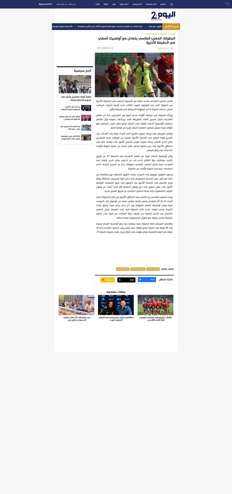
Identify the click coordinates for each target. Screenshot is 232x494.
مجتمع (163, 4)
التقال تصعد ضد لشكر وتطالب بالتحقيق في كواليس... (69, 118)
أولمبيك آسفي (153, 269)
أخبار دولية (124, 4)
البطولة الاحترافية (137, 269)
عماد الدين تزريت (163, 48)
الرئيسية (172, 34)
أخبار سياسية (151, 4)
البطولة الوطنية (151, 34)
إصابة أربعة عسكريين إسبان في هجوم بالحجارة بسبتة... (76, 98)
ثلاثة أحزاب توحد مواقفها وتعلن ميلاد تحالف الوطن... (70, 137)
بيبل (114, 4)
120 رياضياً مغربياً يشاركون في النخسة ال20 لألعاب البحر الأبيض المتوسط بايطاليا (57, 26)
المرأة (106, 4)
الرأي (97, 4)
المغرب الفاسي (122, 269)
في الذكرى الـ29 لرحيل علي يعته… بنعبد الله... (70, 127)
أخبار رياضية (137, 4)
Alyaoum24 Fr (45, 4)
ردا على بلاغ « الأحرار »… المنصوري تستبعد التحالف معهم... (70, 108)
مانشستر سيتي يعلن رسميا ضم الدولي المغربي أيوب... (115, 318)
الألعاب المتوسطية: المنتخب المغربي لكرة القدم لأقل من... (155, 318)
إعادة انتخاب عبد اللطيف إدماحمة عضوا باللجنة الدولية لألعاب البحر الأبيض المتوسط (126, 26)
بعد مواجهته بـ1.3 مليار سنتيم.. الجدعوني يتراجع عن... (76, 318)
